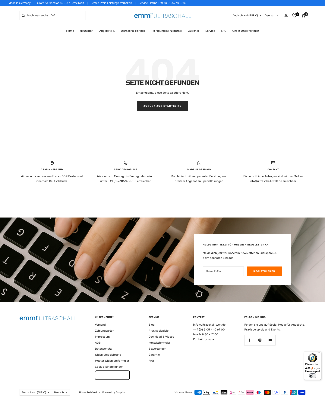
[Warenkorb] (303, 15)
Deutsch (270, 15)
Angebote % (107, 30)
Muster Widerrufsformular (112, 360)
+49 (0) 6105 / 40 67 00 (209, 329)
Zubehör (193, 30)
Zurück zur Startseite (163, 106)
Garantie (154, 354)
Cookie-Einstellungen (109, 366)
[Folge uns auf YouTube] (270, 340)
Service (210, 30)
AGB (98, 342)
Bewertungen (157, 348)
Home (70, 30)
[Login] (286, 15)
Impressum (102, 336)
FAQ (223, 30)
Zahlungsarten (104, 330)
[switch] (312, 375)
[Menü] (319, 353)
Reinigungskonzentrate (166, 30)
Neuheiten (86, 30)
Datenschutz (103, 348)
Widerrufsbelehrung (108, 354)
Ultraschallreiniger (133, 30)
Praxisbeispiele (159, 330)
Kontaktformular (159, 342)
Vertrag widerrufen (112, 375)
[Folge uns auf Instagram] (260, 340)
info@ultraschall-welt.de (209, 324)
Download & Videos (161, 336)
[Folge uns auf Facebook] (249, 340)
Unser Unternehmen (245, 30)
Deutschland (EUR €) (245, 15)
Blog (152, 324)
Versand (100, 324)
